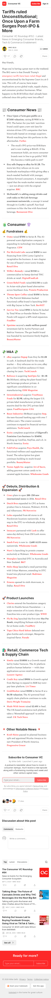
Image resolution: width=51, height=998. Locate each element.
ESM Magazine (30, 390)
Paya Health (33, 448)
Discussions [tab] (22, 862)
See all (7, 942)
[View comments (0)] (15, 56)
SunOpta (32, 376)
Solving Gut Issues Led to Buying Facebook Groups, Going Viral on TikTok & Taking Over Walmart (18, 920)
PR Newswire (29, 510)
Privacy (22, 979)
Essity (10, 432)
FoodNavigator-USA (23, 409)
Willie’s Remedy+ (15, 271)
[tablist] (13, 829)
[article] (25, 877)
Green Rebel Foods (16, 282)
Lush (34, 530)
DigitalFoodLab (30, 278)
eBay (9, 357)
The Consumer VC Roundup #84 (17, 871)
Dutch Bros (12, 503)
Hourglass (12, 558)
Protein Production (38, 290)
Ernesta (10, 582)
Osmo (10, 237)
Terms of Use (38, 786)
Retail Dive (12, 266)
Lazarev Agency (14, 674)
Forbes (22, 141)
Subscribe (36, 3)
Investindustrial (15, 395)
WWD (44, 614)
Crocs (9, 495)
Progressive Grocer (16, 745)
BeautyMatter (14, 339)
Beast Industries (15, 414)
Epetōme (11, 325)
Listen (45, 49)
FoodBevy (30, 626)
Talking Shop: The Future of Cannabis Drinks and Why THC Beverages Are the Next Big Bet (19, 894)
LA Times (31, 686)
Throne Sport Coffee (17, 294)
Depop (24, 357)
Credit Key (12, 679)
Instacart (11, 530)
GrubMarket (13, 691)
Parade (25, 637)
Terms (30, 979)
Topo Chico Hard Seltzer (19, 630)
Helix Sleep (12, 567)
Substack (12, 992)
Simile (10, 660)
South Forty (12, 542)
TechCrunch (30, 371)
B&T (23, 562)
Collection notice (41, 979)
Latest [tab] (12, 862)
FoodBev (11, 320)
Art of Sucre (39, 467)
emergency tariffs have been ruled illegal (21, 76)
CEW (19, 247)
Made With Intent (16, 706)
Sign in (45, 3)
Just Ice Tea (12, 310)
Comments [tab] (8, 829)
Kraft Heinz (13, 734)
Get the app (38, 986)
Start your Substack (19, 986)
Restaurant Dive (24, 212)
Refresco (11, 376)
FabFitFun (12, 448)
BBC (18, 189)
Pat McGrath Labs (16, 252)
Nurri (10, 550)
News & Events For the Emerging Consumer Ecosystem (17, 877)
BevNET (40, 305)
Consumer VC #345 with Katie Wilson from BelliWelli (19, 928)
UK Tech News (20, 717)
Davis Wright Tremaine (18, 702)
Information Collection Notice (27, 788)
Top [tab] (5, 862)
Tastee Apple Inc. (15, 467)
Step (44, 414)
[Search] (46, 862)
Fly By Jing (12, 618)
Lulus (9, 515)
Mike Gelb (12, 47)
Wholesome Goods (39, 474)
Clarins (10, 603)
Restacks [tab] (19, 829)
